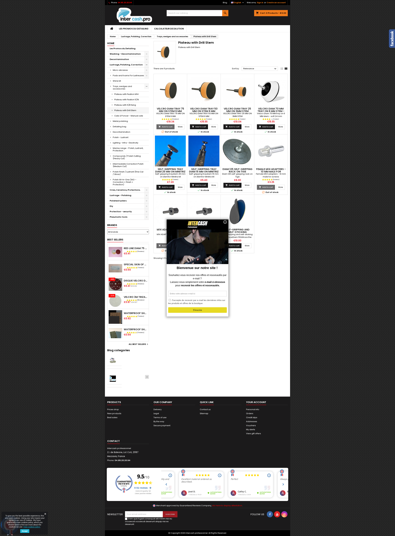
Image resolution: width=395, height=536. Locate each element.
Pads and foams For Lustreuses (128, 75)
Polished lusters (118, 200)
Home (110, 43)
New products (114, 413)
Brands (112, 225)
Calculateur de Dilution (169, 28)
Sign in (260, 2)
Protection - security (121, 211)
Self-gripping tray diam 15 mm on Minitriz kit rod (204, 171)
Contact (113, 441)
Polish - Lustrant (120, 137)
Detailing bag (119, 126)
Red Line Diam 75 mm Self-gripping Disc (136, 248)
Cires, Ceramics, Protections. (125, 189)
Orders (249, 413)
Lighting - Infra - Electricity (125, 142)
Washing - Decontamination (125, 53)
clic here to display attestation (227, 505)
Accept (25, 531)
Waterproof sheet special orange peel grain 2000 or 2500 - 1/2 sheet (136, 329)
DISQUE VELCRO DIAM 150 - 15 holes (136, 280)
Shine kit (117, 80)
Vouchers (251, 425)
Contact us (205, 409)
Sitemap (204, 413)
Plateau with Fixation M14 (126, 94)
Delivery (158, 409)
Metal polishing (120, 121)
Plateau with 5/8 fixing (125, 104)
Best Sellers (115, 239)
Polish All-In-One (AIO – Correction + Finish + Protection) (124, 182)
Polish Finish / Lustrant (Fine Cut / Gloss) (128, 173)
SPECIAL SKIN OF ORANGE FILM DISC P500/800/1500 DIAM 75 (136, 264)
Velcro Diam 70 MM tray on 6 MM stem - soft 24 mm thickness (271, 111)
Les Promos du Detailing (133, 28)
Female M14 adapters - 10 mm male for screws (271, 171)
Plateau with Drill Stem (125, 110)
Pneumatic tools (118, 216)
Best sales (112, 417)
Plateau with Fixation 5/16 (126, 99)
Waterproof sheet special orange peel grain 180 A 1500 (136, 313)
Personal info (252, 409)
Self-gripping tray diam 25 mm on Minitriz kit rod (170, 171)
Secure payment (162, 425)
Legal (156, 413)
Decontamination (119, 59)
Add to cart (165, 126)
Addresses (251, 421)
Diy (111, 206)
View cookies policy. (31, 527)
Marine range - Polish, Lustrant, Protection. (128, 149)
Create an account (276, 2)
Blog (225, 2)
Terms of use (160, 417)
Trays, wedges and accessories (122, 87)
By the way (159, 421)
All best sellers (139, 344)
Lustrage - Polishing (120, 195)
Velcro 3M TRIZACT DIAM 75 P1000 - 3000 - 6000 (136, 297)
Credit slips (251, 417)
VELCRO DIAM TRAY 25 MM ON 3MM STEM (237, 110)
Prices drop (113, 409)
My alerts (250, 429)
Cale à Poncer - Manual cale (128, 115)
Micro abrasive (120, 70)
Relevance (260, 69)
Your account (256, 402)
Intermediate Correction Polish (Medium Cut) (128, 165)
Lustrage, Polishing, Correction (126, 64)
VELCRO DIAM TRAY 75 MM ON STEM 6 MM (170, 110)
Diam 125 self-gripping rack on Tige (237, 170)
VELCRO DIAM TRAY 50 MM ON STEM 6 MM (204, 110)
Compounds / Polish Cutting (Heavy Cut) (127, 157)
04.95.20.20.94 (125, 2)
